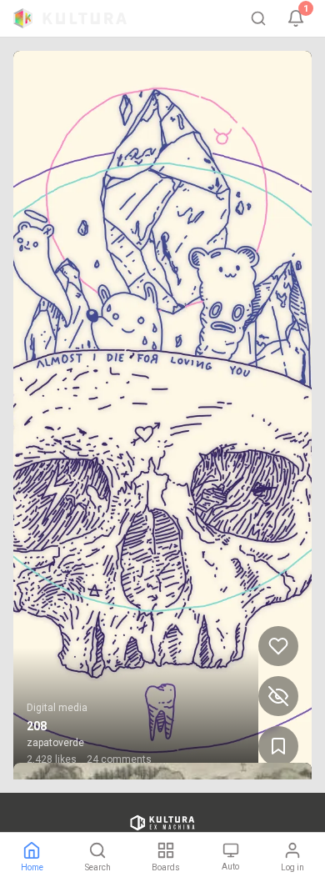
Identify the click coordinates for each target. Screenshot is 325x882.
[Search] (258, 18)
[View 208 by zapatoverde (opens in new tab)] (162, 415)
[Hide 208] (278, 696)
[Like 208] (278, 646)
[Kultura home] (70, 18)
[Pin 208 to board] (278, 746)
